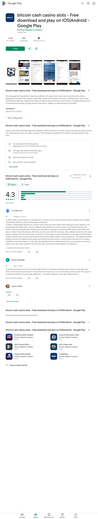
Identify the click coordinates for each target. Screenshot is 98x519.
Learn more (17, 146)
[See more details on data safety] (13, 167)
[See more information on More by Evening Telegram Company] (88, 330)
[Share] (30, 49)
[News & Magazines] (15, 118)
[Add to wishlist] (36, 49)
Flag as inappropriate (16, 365)
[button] (43, 41)
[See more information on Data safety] (88, 125)
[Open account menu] (94, 3)
